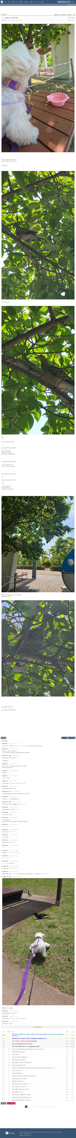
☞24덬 (3, 1008)
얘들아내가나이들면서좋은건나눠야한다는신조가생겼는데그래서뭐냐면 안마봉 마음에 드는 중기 (33, 1067)
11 (28, 1089)
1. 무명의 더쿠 (4, 743)
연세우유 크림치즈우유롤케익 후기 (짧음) (21, 1094)
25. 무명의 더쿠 (4, 876)
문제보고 (60, 1132)
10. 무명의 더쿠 (4, 796)
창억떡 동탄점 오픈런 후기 (18, 1078)
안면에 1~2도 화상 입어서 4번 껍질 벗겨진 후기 (22, 1076)
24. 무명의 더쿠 (4, 871)
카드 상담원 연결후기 (16, 1073)
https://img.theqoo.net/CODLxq (8, 461)
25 (26, 1078)
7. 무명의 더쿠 (4, 781)
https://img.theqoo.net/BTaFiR (8, 447)
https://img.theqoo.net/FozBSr (8, 709)
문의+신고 (55, 1132)
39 (21, 1070)
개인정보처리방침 (31, 1132)
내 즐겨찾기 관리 (72, 4)
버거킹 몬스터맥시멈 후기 (17, 1065)
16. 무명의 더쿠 (4, 829)
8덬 (10, 791)
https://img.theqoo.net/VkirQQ (8, 480)
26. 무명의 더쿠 (4, 1011)
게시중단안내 (45, 1132)
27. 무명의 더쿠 (4, 1016)
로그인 (73, 1)
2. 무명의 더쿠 (4, 748)
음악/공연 (69, 14)
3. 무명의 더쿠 (4, 755)
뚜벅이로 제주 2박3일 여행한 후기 (19, 1057)
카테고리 (4, 14)
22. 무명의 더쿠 (4, 861)
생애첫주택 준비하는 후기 (17, 1081)
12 (18, 1054)
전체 (56, 14)
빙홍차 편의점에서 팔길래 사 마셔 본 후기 (21, 1100)
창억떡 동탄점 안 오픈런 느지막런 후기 (20, 1062)
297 (18, 1035)
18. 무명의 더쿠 (4, 840)
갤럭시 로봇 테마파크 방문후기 (18, 1059)
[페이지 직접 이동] (50, 1106)
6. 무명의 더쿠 (4, 775)
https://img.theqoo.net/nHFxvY (9, 757)
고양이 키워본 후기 (16, 1070)
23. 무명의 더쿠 (4, 866)
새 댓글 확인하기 (38, 1027)
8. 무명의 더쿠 (4, 786)
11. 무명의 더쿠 (4, 801)
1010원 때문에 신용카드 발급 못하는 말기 (21, 1097)
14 (26, 1086)
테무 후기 (14, 1054)
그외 (74, 14)
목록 (4, 737)
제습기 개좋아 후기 (16, 1092)
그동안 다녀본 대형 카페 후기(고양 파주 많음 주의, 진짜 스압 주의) (26, 1049)
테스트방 (51, 1132)
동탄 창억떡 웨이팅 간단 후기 (18, 1051)
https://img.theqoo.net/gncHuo (8, 473)
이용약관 (25, 1132)
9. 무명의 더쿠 (4, 791)
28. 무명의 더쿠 (4, 1021)
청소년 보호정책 (39, 1132)
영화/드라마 (63, 14)
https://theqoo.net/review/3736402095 (14, 20)
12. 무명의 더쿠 (4, 807)
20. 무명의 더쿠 (4, 850)
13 (22, 1073)
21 (31, 1097)
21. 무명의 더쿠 (4, 855)
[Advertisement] (38, 10)
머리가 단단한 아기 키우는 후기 (19, 1086)
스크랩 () (73, 737)
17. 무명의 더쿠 (4, 834)
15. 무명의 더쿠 (4, 824)
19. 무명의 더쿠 (4, 845)
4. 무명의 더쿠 (4, 763)
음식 (59, 14)
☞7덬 (3, 788)
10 (47, 1106)
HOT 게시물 (12, 1103)
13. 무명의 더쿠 (4, 812)
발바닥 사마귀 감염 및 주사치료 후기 (20, 1084)
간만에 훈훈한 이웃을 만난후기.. (19, 1089)
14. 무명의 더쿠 (4, 817)
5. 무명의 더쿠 (4, 770)
